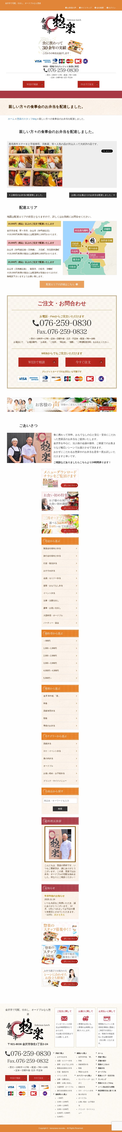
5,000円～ (47, 678)
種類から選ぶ (82, 1053)
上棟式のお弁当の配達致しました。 (27, 195)
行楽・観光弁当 (50, 563)
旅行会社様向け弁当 (52, 556)
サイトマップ (86, 8)
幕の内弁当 (48, 758)
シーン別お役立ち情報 (106, 1087)
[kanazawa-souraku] (28, 1029)
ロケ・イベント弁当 (52, 751)
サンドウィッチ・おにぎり (86, 1081)
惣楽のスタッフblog (27, 119)
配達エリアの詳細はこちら (60, 284)
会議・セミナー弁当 (52, 578)
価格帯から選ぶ (61, 1094)
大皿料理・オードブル (53, 615)
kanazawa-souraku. (58, 1128)
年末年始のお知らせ (54, 896)
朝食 (45, 718)
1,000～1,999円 (50, 648)
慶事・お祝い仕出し (52, 608)
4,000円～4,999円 (51, 670)
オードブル (82, 94)
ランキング (111, 94)
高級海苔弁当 (49, 711)
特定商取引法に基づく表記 (107, 1092)
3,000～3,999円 (50, 663)
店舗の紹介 (40, 94)
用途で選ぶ (25, 94)
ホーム (11, 119)
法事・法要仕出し (51, 600)
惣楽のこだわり (54, 94)
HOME (11, 94)
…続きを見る (58, 914)
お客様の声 (71, 8)
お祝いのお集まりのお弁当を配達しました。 (92, 195)
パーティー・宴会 (51, 623)
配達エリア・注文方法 (96, 94)
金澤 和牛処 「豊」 (51, 696)
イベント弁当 (49, 593)
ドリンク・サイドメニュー (55, 781)
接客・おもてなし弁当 (53, 586)
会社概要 (100, 8)
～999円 (46, 641)
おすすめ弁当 (49, 571)
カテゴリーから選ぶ (84, 1075)
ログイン (112, 8)
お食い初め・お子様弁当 (54, 773)
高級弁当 (68, 94)
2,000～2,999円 (50, 656)
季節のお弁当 (49, 726)
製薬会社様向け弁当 (52, 548)
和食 (45, 703)
